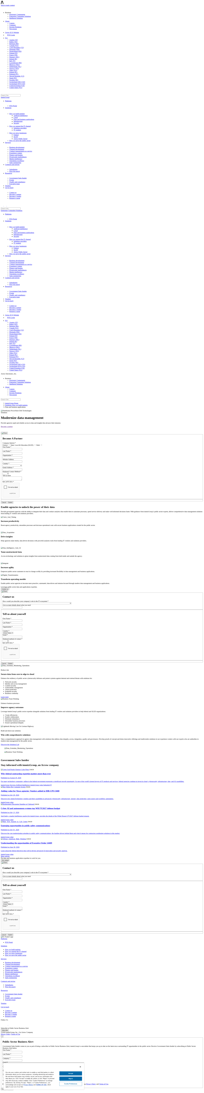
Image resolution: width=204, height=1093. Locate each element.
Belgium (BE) (14, 44)
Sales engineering (15, 163)
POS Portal (13, 106)
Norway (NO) (14, 68)
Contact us (12, 192)
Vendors (8, 186)
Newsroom (13, 29)
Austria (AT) (13, 40)
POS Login (11, 35)
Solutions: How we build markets (16, 405)
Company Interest (9, 443)
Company (12, 25)
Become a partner (15, 194)
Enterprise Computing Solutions (20, 16)
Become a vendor (15, 196)
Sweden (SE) (13, 80)
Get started (5, 860)
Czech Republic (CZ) (16, 47)
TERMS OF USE (41, 1085)
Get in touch (9, 188)
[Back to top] (2, 1091)
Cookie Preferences (70, 1084)
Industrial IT (47, 785)
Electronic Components (17, 14)
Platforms (8, 101)
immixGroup (5, 97)
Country (6, 463)
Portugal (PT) (13, 74)
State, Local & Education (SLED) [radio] (22, 445)
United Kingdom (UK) (17, 86)
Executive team (14, 184)
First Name (7, 447)
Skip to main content (8, 5)
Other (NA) (13, 70)
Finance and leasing (16, 155)
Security (16, 123)
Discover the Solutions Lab (10, 744)
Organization (8, 455)
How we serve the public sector (19, 141)
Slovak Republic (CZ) (16, 76)
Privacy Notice (28, 1085)
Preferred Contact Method (12, 472)
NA (6, 38)
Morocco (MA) (14, 65)
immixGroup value (36, 785)
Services (8, 142)
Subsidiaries (13, 169)
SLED (16, 137)
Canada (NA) (13, 46)
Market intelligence (15, 159)
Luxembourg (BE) (15, 63)
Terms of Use (15, 1034)
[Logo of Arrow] (6, 8)
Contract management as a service (20, 151)
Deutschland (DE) (15, 51)
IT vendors (17, 130)
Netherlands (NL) (15, 67)
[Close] (4, 433)
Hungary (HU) (14, 57)
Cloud (16, 117)
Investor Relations (15, 27)
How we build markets (17, 114)
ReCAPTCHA (8, 482)
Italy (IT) (12, 61)
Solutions (8, 108)
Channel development (16, 149)
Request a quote (14, 198)
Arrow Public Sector (20, 139)
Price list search (14, 171)
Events (11, 180)
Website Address (8, 459)
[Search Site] (2, 92)
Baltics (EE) (13, 42)
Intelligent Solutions (16, 18)
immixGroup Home (11, 403)
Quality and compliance (17, 182)
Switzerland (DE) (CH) (17, 82)
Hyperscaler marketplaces (18, 157)
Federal (16, 135)
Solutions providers (20, 128)
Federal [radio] (5, 445)
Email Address (8, 467)
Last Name (7, 451)
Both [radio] (38, 445)
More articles (5, 856)
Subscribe (5, 1030)
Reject (71, 1078)
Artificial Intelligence (23, 785)
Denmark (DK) (14, 49)
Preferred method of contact (12, 639)
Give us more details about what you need (17, 605)
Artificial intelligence (21, 115)
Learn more (5, 697)
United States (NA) (15, 88)
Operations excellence (16, 161)
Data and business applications (24, 119)
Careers (11, 23)
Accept (70, 1073)
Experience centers (15, 153)
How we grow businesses (18, 133)
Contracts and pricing (12, 164)
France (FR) (13, 55)
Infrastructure (18, 121)
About (7, 21)
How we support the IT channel (20, 126)
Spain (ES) (13, 78)
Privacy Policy (6, 1034)
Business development (16, 147)
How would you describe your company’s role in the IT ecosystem (25, 601)
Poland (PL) (13, 72)
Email (5, 635)
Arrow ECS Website (12, 32)
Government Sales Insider (18, 178)
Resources (8, 173)
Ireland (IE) (13, 59)
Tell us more (7, 475)
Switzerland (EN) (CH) (17, 84)
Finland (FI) (13, 53)
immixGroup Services (8, 785)
